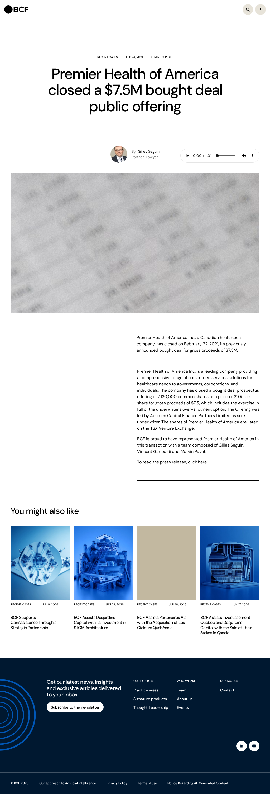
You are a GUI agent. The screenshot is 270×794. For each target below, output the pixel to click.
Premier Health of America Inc (165, 337)
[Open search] (248, 9)
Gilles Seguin (231, 445)
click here (197, 462)
